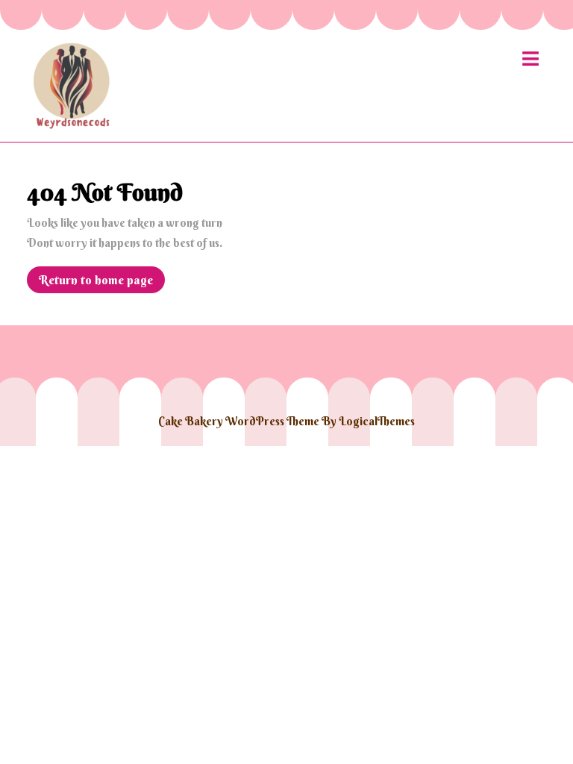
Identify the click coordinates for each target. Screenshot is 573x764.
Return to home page (102, 282)
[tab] (530, 58)
